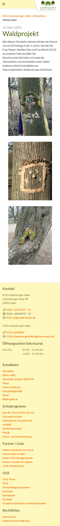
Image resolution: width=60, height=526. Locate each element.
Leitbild (6, 424)
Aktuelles (39, 15)
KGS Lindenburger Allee (16, 15)
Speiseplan (8, 495)
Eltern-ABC (9, 375)
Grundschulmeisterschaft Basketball (24, 503)
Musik (6, 432)
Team (5, 383)
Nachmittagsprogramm (16, 487)
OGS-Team (8, 479)
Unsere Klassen (11, 387)
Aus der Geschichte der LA (18, 412)
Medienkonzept (12, 428)
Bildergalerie (10, 399)
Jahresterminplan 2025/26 (18, 379)
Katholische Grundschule (17, 420)
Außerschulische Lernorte (18, 449)
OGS (5, 483)
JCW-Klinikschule (13, 465)
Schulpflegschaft (12, 391)
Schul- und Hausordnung (17, 436)
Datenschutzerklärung (15, 520)
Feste (5, 395)
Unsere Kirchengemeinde (17, 457)
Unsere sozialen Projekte (17, 461)
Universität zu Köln (13, 453)
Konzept (7, 491)
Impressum (9, 516)
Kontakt (7, 499)
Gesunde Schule (12, 416)
